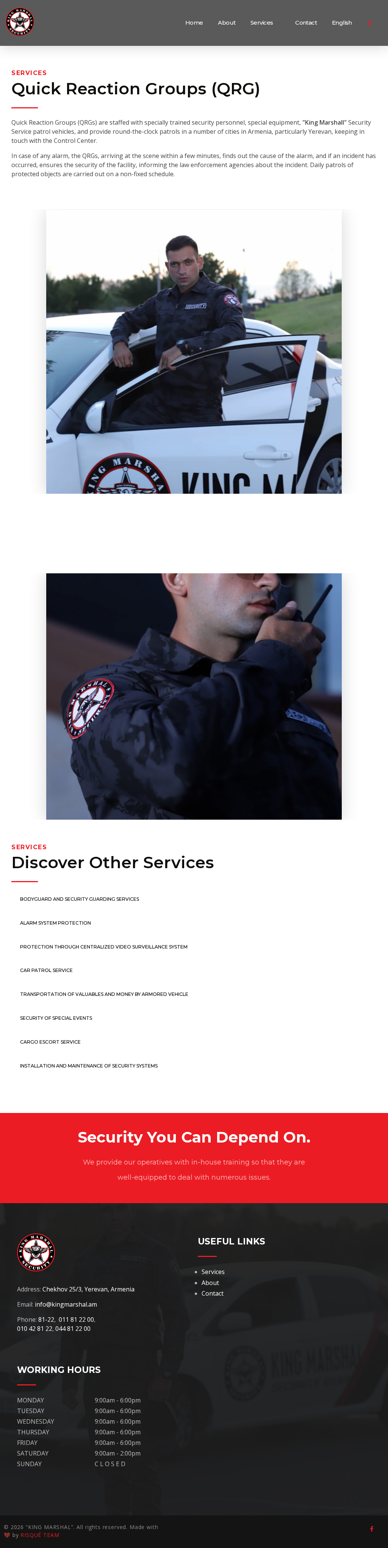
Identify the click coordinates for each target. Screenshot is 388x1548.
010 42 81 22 (34, 1328)
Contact (213, 1293)
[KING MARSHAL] (25, 22)
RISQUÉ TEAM (39, 1535)
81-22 (46, 1319)
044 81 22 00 (73, 1328)
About (210, 1283)
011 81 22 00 (76, 1319)
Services (213, 1272)
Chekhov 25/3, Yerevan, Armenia (88, 1289)
